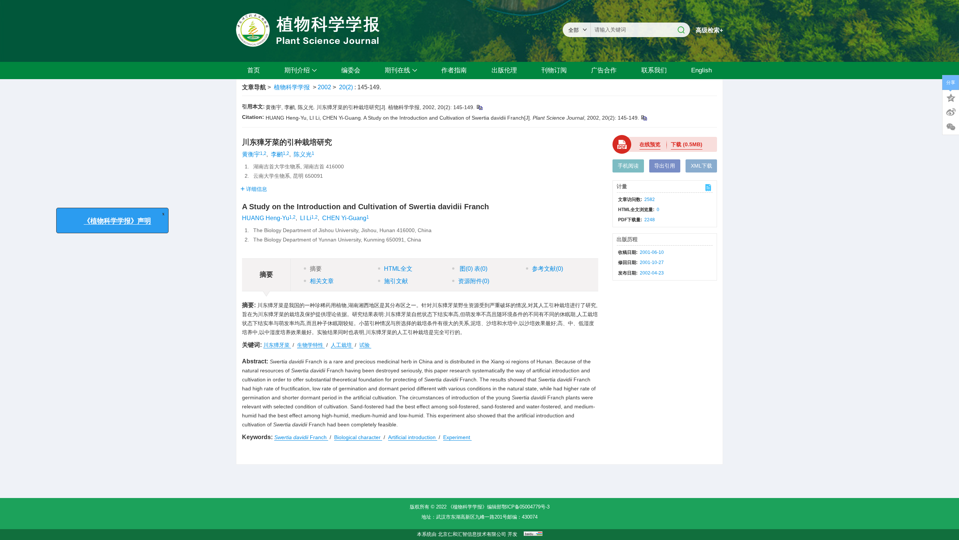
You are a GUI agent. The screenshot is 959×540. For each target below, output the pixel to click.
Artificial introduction (412, 437)
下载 (686, 144)
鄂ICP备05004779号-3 (526, 507)
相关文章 (322, 281)
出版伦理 (504, 70)
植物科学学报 (292, 87)
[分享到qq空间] (951, 97)
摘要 (316, 269)
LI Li (305, 218)
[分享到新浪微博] (951, 112)
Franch (301, 437)
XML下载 (701, 166)
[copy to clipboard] (643, 118)
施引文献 (396, 281)
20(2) (346, 87)
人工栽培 (342, 345)
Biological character (358, 437)
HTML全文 (398, 269)
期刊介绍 (297, 70)
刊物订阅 (554, 70)
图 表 (472, 269)
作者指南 (454, 70)
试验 (365, 345)
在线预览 (649, 144)
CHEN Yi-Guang (344, 218)
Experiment (457, 437)
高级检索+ (709, 30)
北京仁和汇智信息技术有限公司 (472, 534)
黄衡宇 (251, 154)
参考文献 (547, 269)
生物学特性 (311, 345)
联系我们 (654, 70)
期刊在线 (397, 70)
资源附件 (473, 281)
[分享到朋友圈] (951, 127)
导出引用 (664, 166)
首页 (253, 70)
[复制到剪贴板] (479, 107)
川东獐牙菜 (277, 345)
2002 (324, 87)
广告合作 (604, 70)
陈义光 (303, 154)
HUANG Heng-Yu (265, 218)
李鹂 (277, 154)
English (701, 70)
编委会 (350, 70)
